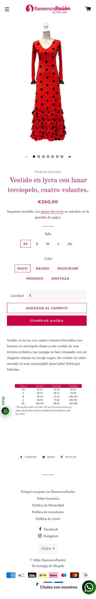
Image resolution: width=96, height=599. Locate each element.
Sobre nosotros (48, 498)
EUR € (46, 548)
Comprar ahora (47, 320)
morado (34, 278)
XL (70, 243)
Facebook (50, 529)
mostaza (60, 278)
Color (48, 258)
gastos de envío (52, 211)
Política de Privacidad (48, 505)
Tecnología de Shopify (48, 566)
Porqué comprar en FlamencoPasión (48, 492)
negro (42, 268)
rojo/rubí (68, 268)
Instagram (50, 536)
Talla (48, 234)
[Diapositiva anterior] (26, 156)
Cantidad (17, 296)
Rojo (22, 268)
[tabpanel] (48, 82)
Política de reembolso (48, 512)
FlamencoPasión (53, 560)
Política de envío (48, 519)
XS (25, 243)
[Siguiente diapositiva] (69, 156)
